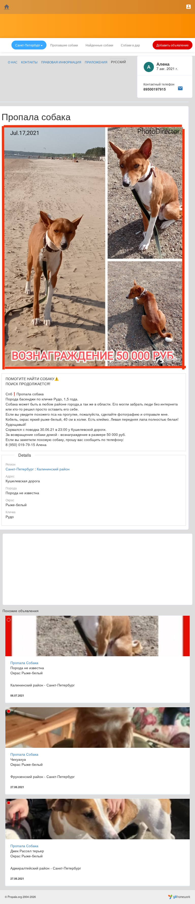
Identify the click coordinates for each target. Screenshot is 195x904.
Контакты (29, 62)
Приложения (96, 62)
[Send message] (180, 87)
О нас (13, 62)
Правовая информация (61, 62)
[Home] (6, 7)
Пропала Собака (24, 662)
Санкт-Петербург (20, 468)
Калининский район (53, 468)
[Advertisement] (97, 569)
